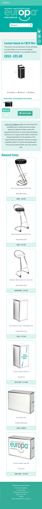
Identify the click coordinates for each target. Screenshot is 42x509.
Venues (21, 496)
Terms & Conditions (12, 124)
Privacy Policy (21, 490)
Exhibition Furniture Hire (21, 492)
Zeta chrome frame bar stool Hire (21, 188)
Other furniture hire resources (21, 499)
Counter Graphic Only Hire (21, 371)
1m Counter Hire (21, 417)
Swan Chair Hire (21, 494)
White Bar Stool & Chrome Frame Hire (21, 280)
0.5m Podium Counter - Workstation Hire (21, 326)
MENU (6, 2)
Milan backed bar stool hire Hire (21, 234)
